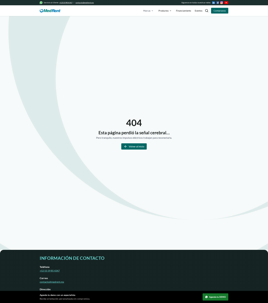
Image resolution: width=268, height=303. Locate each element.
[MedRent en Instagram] (221, 2)
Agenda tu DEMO (217, 297)
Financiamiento (183, 10)
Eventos (198, 10)
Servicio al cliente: (58, 3)
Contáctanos (220, 10)
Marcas (146, 10)
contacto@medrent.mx (85, 3)
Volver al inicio (136, 146)
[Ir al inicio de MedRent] (50, 10)
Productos (164, 10)
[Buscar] (207, 11)
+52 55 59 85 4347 (50, 270)
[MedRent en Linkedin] (213, 2)
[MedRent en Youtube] (226, 2)
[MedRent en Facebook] (217, 2)
